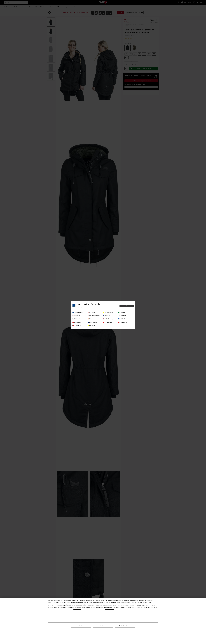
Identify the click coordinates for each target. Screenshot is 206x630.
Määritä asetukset (124, 626)
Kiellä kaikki (103, 626)
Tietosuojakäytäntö (109, 609)
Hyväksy (81, 626)
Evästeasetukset (77, 609)
